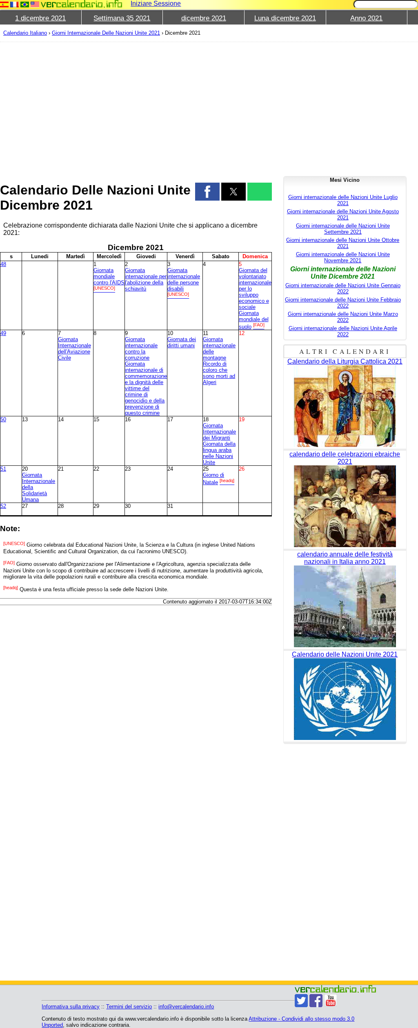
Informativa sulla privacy (71, 1006)
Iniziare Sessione (156, 3)
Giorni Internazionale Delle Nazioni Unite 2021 (106, 33)
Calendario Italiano (25, 33)
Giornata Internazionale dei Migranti (219, 431)
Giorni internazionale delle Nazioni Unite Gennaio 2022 (342, 288)
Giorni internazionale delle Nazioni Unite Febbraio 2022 (343, 303)
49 (3, 333)
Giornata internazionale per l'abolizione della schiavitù (146, 279)
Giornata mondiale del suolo (254, 320)
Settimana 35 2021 (121, 18)
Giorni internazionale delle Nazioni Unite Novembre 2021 (343, 257)
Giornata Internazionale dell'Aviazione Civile (74, 348)
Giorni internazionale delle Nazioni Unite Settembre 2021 (343, 229)
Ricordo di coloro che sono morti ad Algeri (219, 373)
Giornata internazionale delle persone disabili (183, 279)
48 (3, 264)
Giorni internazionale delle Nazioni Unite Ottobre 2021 (342, 243)
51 (3, 469)
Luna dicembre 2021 (285, 18)
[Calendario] (81, 4)
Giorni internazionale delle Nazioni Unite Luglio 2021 (343, 200)
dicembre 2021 (203, 18)
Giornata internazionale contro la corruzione (141, 348)
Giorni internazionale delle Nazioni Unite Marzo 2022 (343, 317)
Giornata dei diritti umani (181, 342)
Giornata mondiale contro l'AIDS (109, 276)
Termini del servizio (129, 1006)
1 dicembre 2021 (40, 18)
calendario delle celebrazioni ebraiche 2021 (344, 458)
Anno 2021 (366, 18)
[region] (136, 107)
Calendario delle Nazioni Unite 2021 (345, 654)
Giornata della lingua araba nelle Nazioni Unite (219, 453)
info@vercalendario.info (186, 1006)
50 (3, 419)
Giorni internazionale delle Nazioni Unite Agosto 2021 (343, 214)
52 (3, 506)
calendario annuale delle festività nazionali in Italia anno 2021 (345, 558)
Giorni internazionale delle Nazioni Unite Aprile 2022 (343, 331)
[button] (207, 192)
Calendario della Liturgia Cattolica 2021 (344, 361)
